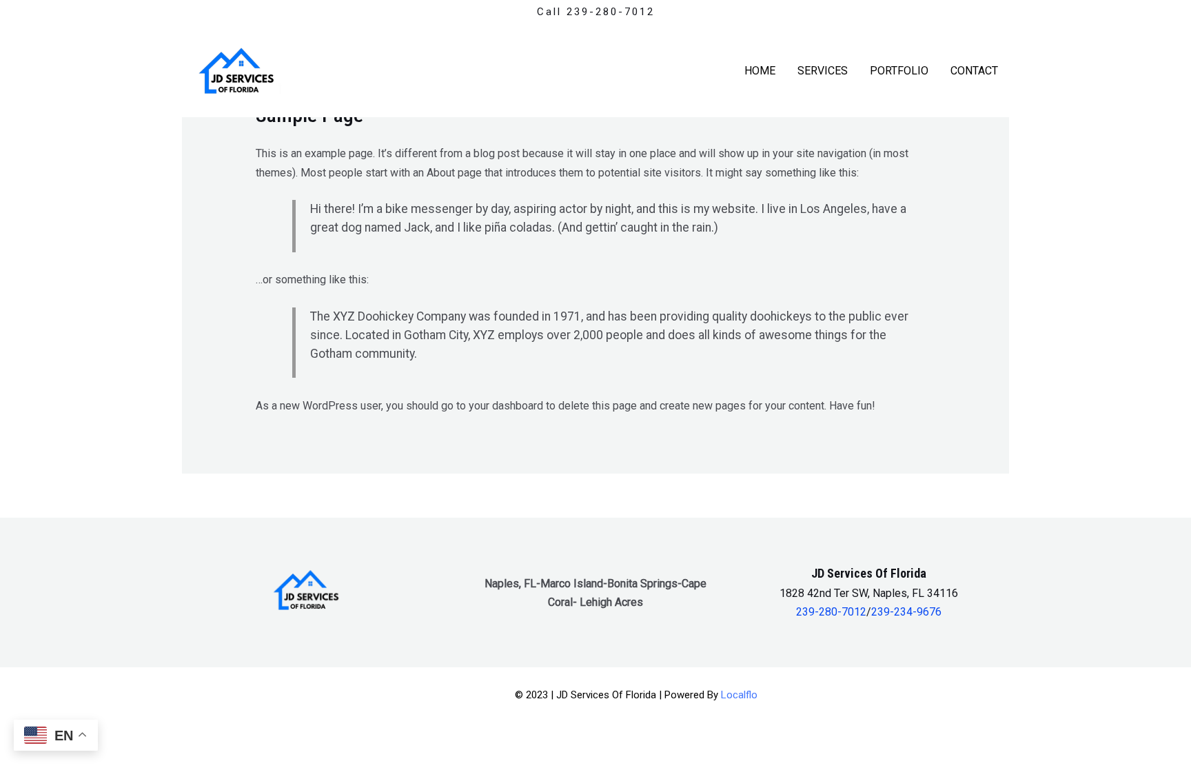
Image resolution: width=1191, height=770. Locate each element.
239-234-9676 (906, 611)
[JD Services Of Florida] (239, 70)
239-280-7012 (831, 611)
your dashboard (506, 405)
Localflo (739, 695)
